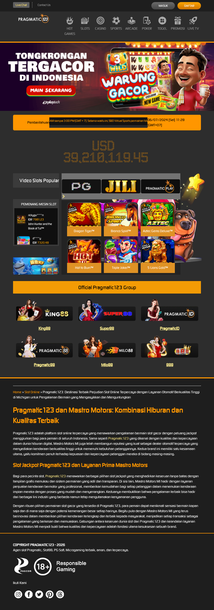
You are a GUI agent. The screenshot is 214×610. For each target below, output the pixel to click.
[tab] (81, 186)
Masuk (163, 6)
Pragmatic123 (118, 438)
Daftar (189, 6)
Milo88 (107, 364)
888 (169, 364)
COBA (84, 208)
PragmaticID (169, 328)
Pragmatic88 (44, 364)
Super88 (107, 328)
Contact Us (44, 5)
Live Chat (21, 5)
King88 (44, 328)
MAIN (84, 220)
